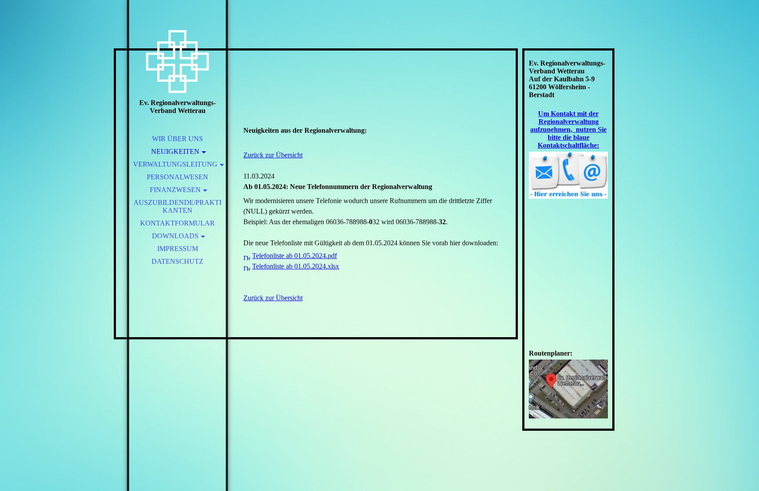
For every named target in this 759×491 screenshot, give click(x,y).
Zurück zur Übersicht (273, 155)
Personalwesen (177, 177)
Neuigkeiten (175, 151)
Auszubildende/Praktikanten (177, 206)
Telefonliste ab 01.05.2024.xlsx (295, 266)
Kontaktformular (177, 223)
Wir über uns (177, 138)
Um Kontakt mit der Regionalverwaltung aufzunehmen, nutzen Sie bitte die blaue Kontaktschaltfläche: (568, 129)
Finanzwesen (175, 189)
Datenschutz (177, 261)
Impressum (177, 248)
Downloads (175, 236)
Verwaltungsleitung (175, 164)
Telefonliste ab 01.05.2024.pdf (294, 255)
